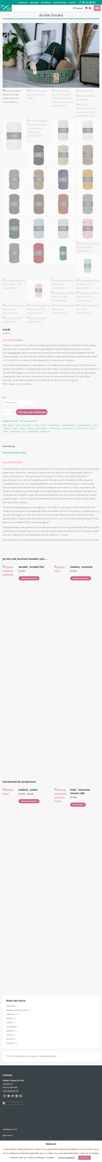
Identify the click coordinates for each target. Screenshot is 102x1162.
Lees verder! (78, 804)
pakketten (10, 1014)
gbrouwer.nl (8, 1135)
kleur (5, 397)
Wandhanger (45, 431)
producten (10, 1043)
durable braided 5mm (68, 425)
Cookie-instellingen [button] (66, 1157)
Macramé (31, 428)
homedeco (7, 428)
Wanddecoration (33, 431)
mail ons (20, 383)
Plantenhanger (15, 431)
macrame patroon (81, 428)
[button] (95, 26)
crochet (36, 425)
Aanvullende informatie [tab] (14, 452)
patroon (91, 428)
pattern (6, 431)
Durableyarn (14, 352)
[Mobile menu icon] (97, 8)
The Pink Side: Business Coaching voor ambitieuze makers (31, 1056)
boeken (9, 1035)
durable (14, 421)
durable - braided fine (31, 566)
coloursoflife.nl (27, 425)
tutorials (9, 1039)
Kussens (22, 428)
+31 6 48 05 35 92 (10, 1091)
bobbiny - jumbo (28, 789)
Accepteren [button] (84, 1157)
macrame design (41, 428)
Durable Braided (54, 425)
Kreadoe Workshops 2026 (17, 1010)
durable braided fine (84, 425)
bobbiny (9, 1022)
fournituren (11, 1006)
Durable (43, 425)
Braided (10, 425)
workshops (11, 1026)
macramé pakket (67, 428)
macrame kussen (54, 428)
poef (24, 431)
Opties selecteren (29, 578)
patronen (10, 1030)
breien (18, 425)
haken (95, 425)
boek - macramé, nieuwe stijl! (80, 791)
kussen (15, 428)
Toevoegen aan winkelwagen (31, 412)
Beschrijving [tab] (9, 446)
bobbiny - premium (81, 566)
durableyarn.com (10, 1129)
